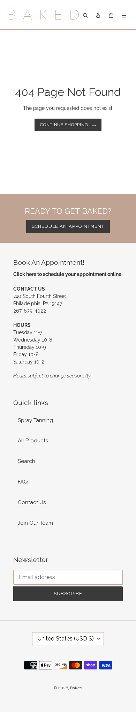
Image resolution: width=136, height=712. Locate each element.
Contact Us (32, 502)
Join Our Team (35, 523)
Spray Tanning (35, 420)
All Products (33, 440)
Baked (76, 687)
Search (26, 461)
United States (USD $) (66, 638)
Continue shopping (64, 124)
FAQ (23, 482)
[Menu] (124, 14)
